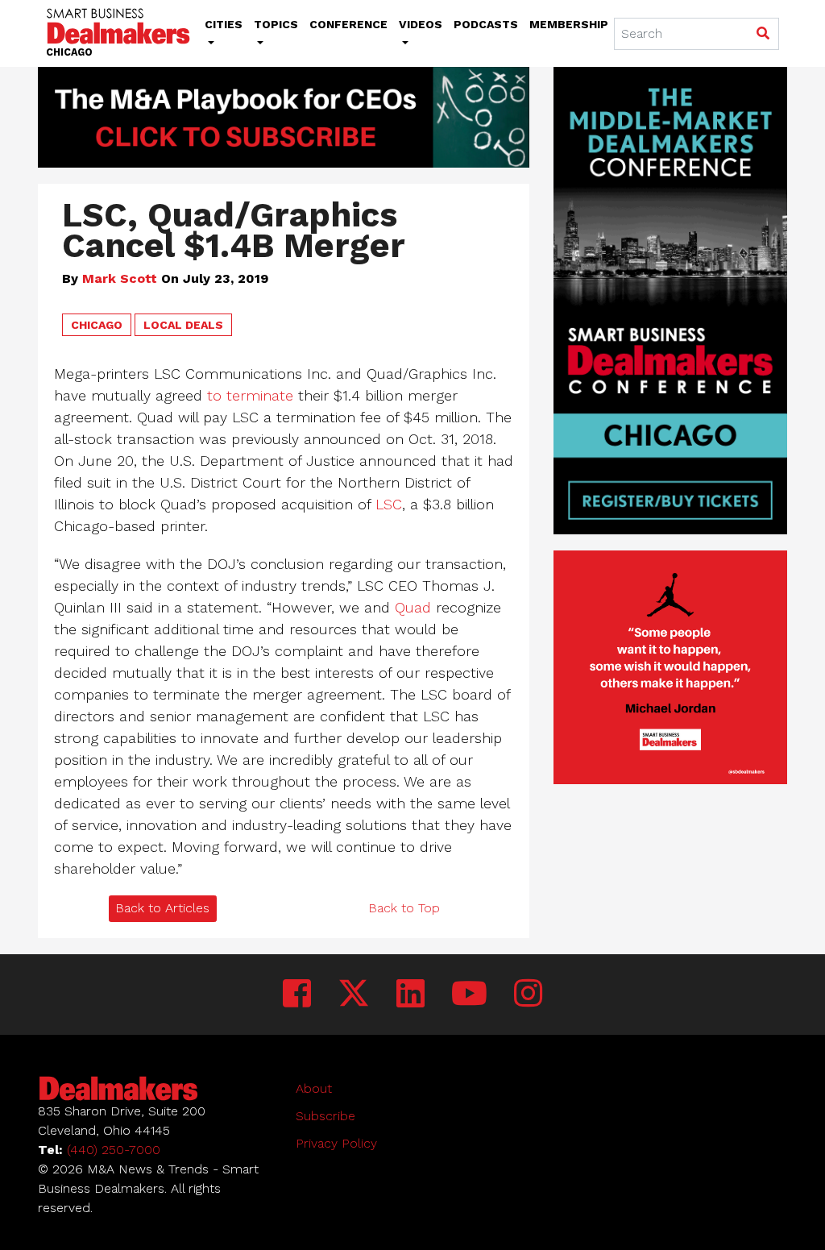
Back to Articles (162, 908)
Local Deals (183, 324)
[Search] (762, 34)
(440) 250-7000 (113, 1149)
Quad (413, 607)
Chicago (96, 324)
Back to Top (404, 908)
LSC (388, 504)
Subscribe (325, 1115)
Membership (568, 24)
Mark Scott (119, 278)
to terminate (250, 395)
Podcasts (486, 24)
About (314, 1088)
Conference (348, 24)
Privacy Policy (336, 1143)
